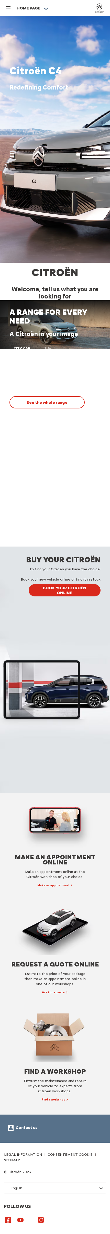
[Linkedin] (31, 1218)
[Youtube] (20, 1220)
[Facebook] (8, 1220)
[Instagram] (41, 1220)
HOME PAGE (28, 8)
